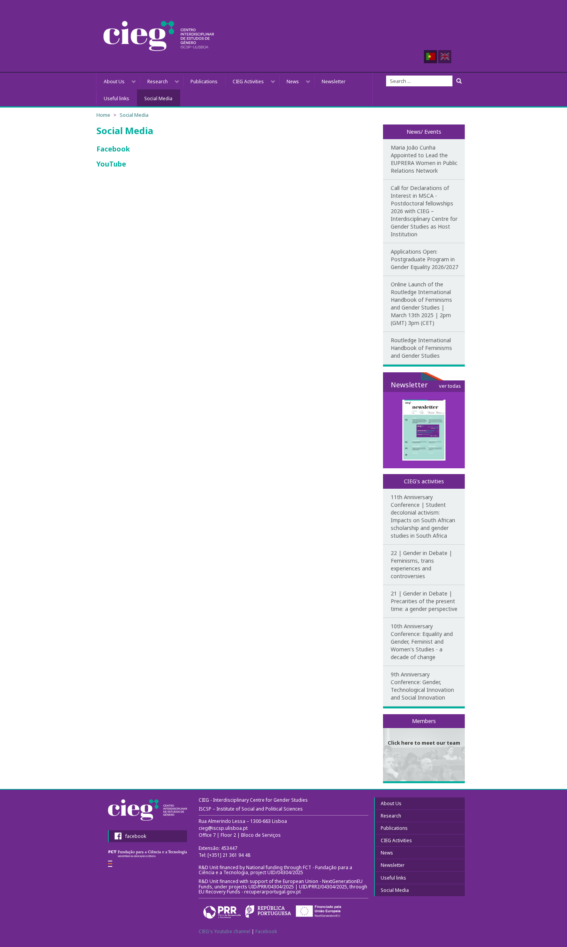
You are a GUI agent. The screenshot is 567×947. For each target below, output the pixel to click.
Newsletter (334, 81)
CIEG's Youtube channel (224, 931)
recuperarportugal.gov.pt (273, 891)
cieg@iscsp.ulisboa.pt (223, 828)
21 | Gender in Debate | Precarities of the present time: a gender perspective (424, 601)
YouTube (112, 163)
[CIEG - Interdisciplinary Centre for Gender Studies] (158, 36)
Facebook (114, 148)
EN (444, 56)
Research (157, 81)
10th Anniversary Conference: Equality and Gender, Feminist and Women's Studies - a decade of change (422, 641)
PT (430, 56)
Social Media (158, 98)
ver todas (450, 385)
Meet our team (424, 715)
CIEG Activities (248, 81)
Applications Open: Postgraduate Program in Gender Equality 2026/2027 (424, 259)
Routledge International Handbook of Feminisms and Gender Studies (421, 347)
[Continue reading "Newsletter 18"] (424, 430)
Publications (204, 81)
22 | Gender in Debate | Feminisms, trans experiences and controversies (421, 564)
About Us (114, 81)
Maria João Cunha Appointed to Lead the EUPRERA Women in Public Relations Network (424, 159)
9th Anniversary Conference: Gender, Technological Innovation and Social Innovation (422, 686)
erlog (110, 864)
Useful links (116, 98)
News (293, 81)
